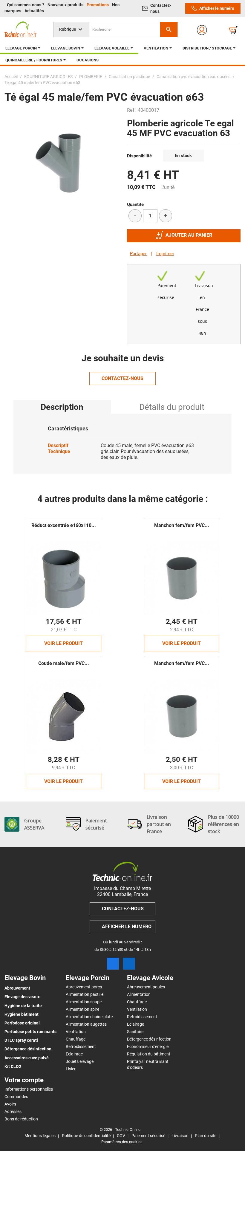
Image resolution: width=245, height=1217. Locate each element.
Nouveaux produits (66, 4)
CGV (121, 1135)
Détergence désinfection (27, 1049)
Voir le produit (63, 643)
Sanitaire (135, 1031)
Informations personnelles (28, 1089)
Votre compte (24, 1080)
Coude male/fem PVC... (63, 663)
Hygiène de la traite (23, 1005)
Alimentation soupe (84, 1001)
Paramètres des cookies (122, 1142)
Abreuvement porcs (84, 987)
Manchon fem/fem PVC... (181, 525)
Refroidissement (81, 1046)
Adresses (13, 1111)
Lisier (71, 1068)
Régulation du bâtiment (148, 1054)
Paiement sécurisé (148, 1135)
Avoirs (10, 1104)
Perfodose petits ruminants (30, 1031)
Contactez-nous (160, 8)
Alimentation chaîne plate (89, 1016)
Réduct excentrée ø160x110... (63, 525)
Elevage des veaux (22, 996)
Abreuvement (17, 988)
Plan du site (205, 1135)
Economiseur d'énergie (148, 1046)
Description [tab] (62, 407)
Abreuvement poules (146, 987)
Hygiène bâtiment (21, 1014)
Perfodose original (22, 1023)
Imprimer (165, 253)
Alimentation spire (82, 1009)
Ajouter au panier (189, 235)
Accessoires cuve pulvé (26, 1057)
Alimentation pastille (84, 994)
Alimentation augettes (86, 1024)
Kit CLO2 (12, 1066)
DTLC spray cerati (21, 1040)
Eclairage (74, 1054)
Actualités (34, 10)
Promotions (98, 4)
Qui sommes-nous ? (26, 4)
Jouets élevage (80, 1061)
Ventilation (76, 1031)
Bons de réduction (21, 1119)
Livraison (180, 1135)
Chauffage (75, 1039)
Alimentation (139, 994)
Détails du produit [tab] (171, 407)
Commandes (16, 1096)
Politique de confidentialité (86, 1135)
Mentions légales (40, 1135)
